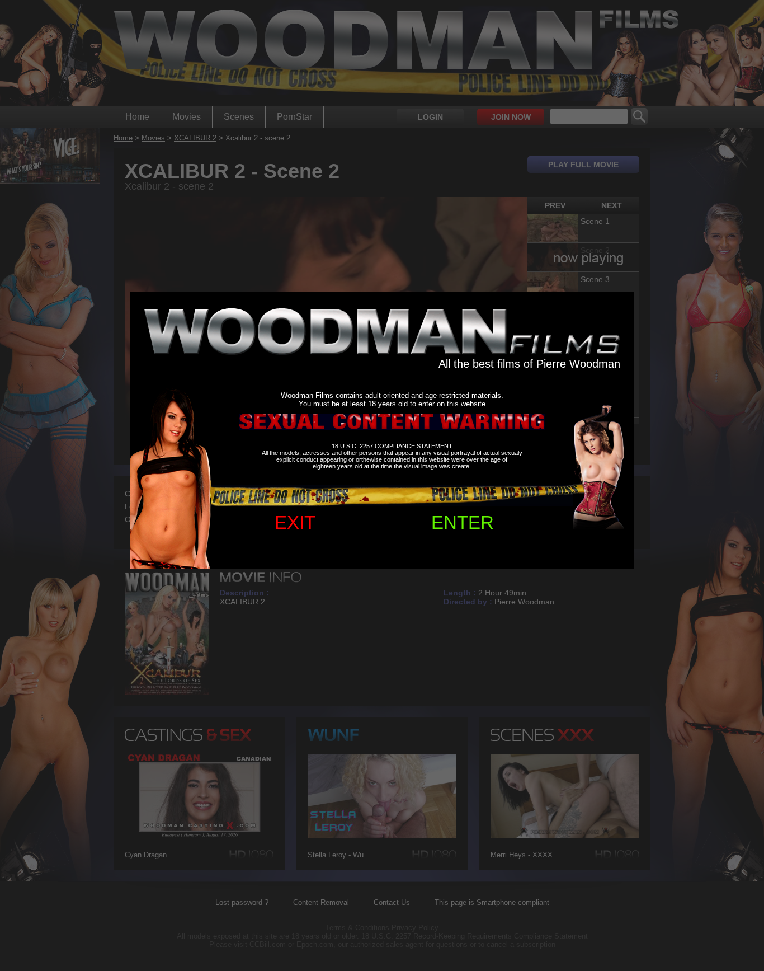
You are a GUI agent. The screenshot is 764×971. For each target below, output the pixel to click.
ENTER (462, 522)
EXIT (295, 522)
